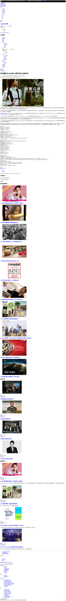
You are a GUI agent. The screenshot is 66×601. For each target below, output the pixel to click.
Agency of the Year (7, 579)
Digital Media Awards (7, 580)
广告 (1, 499)
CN (2, 17)
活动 (3, 40)
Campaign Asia (6, 589)
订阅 (3, 11)
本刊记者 (1, 69)
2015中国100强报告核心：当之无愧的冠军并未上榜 (11, 241)
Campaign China (3, 168)
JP (2, 16)
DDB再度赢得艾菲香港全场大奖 (6, 398)
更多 (3, 42)
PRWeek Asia (6, 576)
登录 (3, 9)
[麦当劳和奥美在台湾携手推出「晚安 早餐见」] (14, 374)
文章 (4, 28)
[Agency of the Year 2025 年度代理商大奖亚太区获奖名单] (12, 541)
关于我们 (5, 566)
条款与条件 (6, 562)
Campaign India (6, 590)
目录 (3, 41)
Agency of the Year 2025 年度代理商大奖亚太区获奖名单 (11, 546)
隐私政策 (1, 562)
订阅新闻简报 (6, 569)
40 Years (5, 577)
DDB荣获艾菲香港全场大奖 (6, 438)
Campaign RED (2, 6)
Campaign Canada (3, 5)
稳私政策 (43, 0)
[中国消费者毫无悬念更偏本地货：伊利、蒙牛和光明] (14, 297)
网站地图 (5, 570)
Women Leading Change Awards (9, 583)
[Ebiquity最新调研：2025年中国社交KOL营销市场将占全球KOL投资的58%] (14, 336)
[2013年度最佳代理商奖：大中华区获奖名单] (14, 278)
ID (2, 18)
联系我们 (10, 562)
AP (2, 15)
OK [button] (1, 1)
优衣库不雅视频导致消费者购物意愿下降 (9, 222)
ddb (2, 171)
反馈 (5, 567)
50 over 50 (6, 586)
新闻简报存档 (6, 568)
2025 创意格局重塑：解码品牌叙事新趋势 (9, 318)
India (5, 58)
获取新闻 (1, 181)
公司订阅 (3, 12)
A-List (6, 53)
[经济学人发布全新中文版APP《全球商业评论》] (14, 355)
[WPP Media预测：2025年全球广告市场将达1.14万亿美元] (12, 519)
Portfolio (5, 575)
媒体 (1, 477)
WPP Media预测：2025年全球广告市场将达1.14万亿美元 (11, 525)
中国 (5, 57)
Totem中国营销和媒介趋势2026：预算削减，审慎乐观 (12, 203)
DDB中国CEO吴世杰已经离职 (6, 458)
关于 (6, 551)
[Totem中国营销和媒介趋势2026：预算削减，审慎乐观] (14, 201)
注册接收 (5, 553)
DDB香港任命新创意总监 (5, 418)
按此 (26, 0)
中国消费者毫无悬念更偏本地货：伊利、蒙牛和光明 (11, 299)
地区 (3, 54)
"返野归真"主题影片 (3, 113)
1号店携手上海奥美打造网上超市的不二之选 (10, 260)
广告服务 (3, 10)
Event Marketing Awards (8, 581)
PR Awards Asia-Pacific (8, 582)
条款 (46, 0)
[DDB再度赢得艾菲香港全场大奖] (12, 393)
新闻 (3, 37)
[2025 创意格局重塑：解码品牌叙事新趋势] (14, 316)
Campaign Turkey (7, 597)
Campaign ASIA (3, 4)
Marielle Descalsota (3, 501)
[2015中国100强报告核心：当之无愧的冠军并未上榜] (14, 239)
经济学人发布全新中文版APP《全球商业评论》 (10, 357)
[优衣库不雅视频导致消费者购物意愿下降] (14, 220)
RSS (5, 571)
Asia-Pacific (6, 55)
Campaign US (2, 3)
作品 (3, 39)
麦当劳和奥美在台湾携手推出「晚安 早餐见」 (11, 376)
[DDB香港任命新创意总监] (12, 413)
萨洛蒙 (3, 170)
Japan (5, 56)
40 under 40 (6, 585)
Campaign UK (2, 2)
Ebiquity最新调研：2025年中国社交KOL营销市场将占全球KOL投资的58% (16, 338)
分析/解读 (4, 38)
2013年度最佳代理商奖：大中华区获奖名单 (10, 280)
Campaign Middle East (7, 596)
